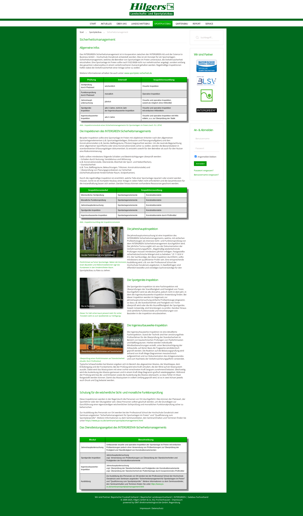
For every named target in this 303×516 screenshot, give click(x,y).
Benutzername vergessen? (206, 174)
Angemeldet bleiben (206, 156)
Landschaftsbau (140, 23)
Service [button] (209, 23)
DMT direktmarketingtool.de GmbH (151, 502)
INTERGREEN (180, 497)
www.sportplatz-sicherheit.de (138, 73)
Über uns (121, 23)
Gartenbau (182, 23)
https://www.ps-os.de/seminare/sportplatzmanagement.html (114, 420)
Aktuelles (106, 23)
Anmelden (200, 163)
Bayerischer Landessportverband (156, 497)
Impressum (177, 499)
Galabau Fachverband (198, 497)
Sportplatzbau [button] (162, 23)
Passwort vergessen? (204, 170)
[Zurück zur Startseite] (151, 9)
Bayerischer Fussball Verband (124, 497)
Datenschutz (157, 508)
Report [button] (197, 23)
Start (93, 23)
